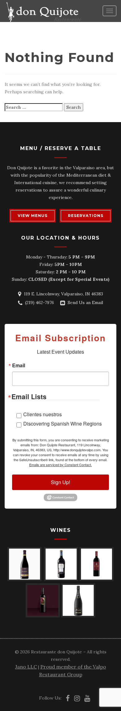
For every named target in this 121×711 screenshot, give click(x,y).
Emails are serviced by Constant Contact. (60, 464)
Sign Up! (60, 482)
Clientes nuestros (42, 414)
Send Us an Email (85, 302)
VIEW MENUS (32, 215)
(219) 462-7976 (39, 302)
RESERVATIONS (85, 215)
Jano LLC (26, 667)
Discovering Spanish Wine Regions (62, 423)
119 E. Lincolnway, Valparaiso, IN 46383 (63, 294)
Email (18, 365)
